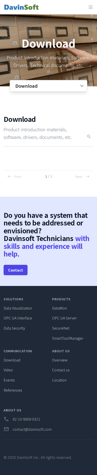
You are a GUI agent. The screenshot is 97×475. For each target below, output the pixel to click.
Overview (59, 360)
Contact (15, 270)
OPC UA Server (64, 318)
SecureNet (60, 328)
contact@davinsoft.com (28, 429)
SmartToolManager (67, 338)
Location (59, 380)
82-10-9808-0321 (22, 419)
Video (8, 369)
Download (12, 360)
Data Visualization (18, 308)
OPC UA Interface (18, 318)
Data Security (14, 328)
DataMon (59, 308)
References (13, 390)
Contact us (61, 369)
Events (9, 380)
